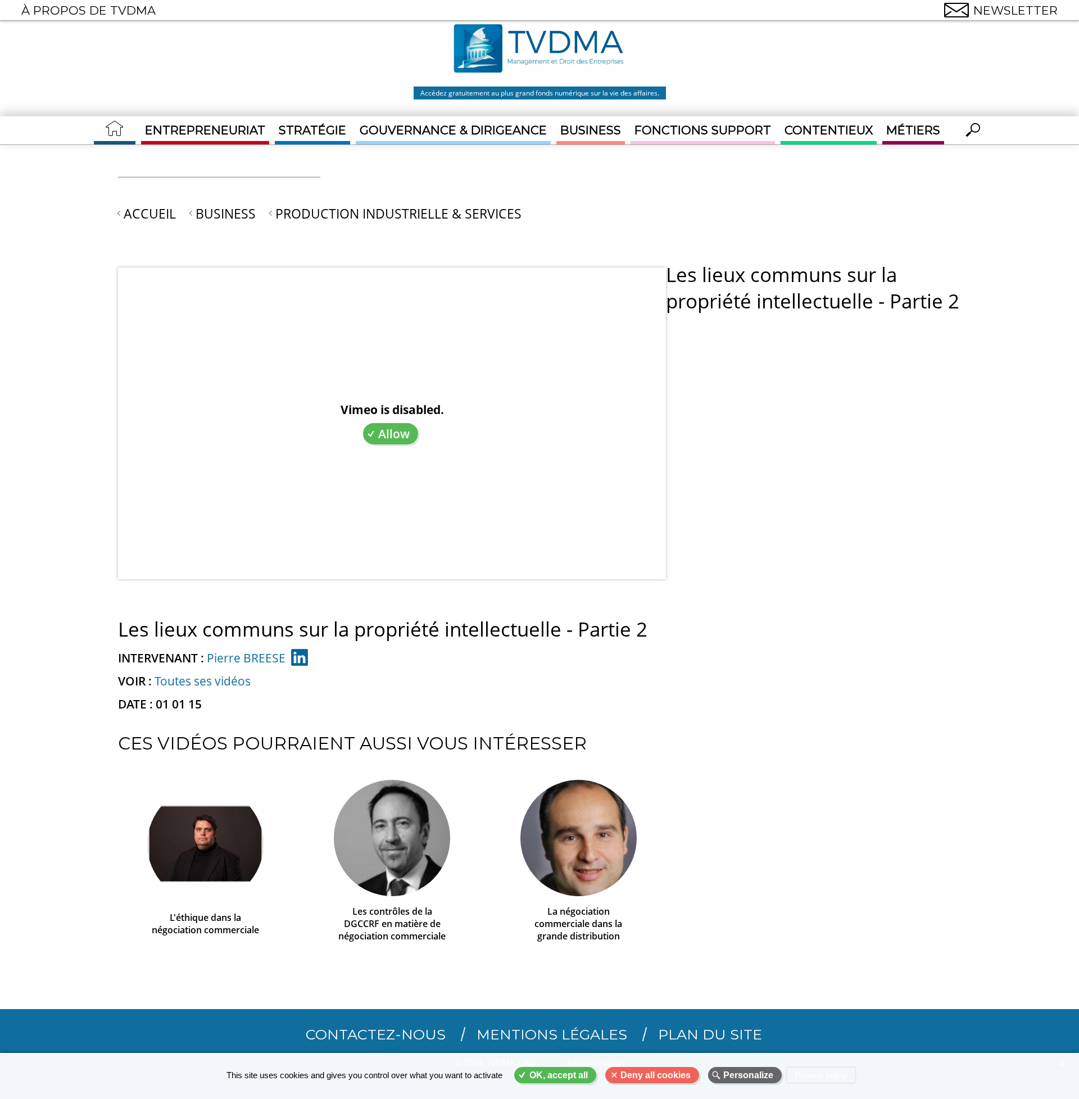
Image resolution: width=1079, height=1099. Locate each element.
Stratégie (312, 130)
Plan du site (710, 1034)
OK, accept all (558, 1075)
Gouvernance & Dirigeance (453, 130)
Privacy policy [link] (821, 1075)
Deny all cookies (655, 1075)
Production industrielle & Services (398, 213)
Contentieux (829, 130)
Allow (394, 434)
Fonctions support (702, 130)
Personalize (748, 1075)
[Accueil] (539, 50)
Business (590, 130)
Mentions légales (552, 1034)
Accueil (150, 213)
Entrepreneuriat (205, 130)
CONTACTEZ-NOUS (376, 1034)
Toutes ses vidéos (203, 681)
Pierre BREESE (246, 658)
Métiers (913, 130)
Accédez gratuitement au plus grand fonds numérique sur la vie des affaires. (539, 93)
